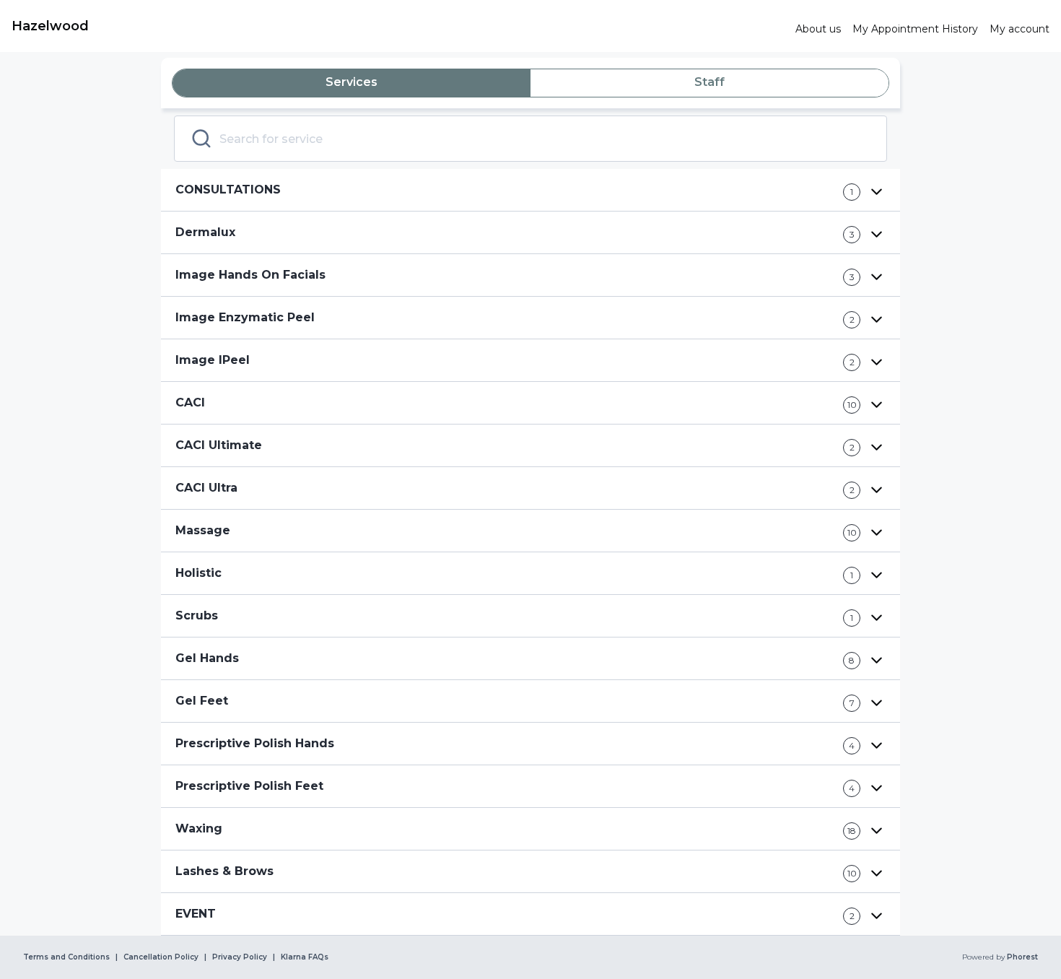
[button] (530, 190)
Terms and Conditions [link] (66, 957)
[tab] (351, 83)
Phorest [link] (1022, 957)
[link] (398, 26)
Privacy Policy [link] (239, 957)
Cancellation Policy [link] (160, 957)
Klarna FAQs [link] (304, 957)
